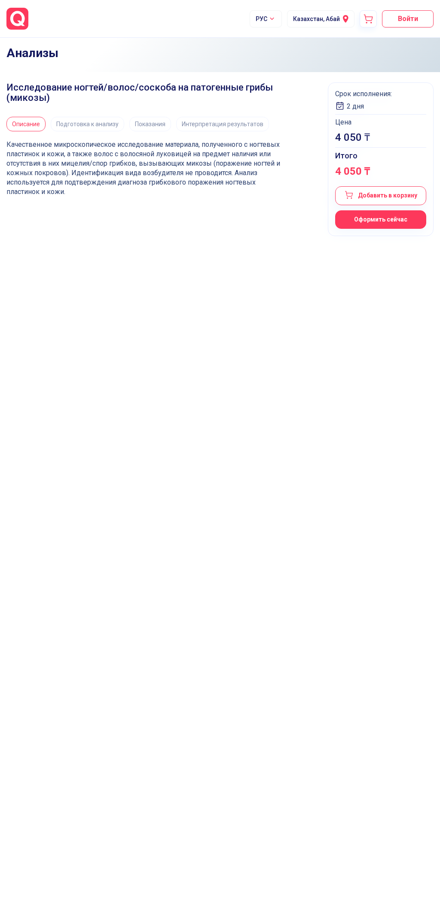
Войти (408, 19)
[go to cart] (368, 18)
